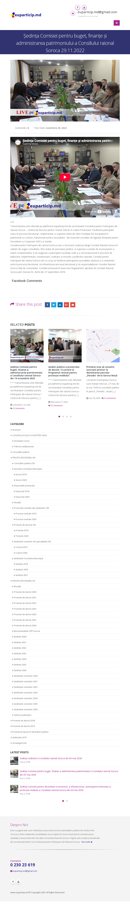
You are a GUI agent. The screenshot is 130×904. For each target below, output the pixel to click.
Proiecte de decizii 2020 (25, 591)
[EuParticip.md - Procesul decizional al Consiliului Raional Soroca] (26, 15)
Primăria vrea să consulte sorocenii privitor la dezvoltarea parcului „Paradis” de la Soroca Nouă (101, 371)
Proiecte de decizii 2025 (25, 619)
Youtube (18, 881)
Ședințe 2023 (20, 653)
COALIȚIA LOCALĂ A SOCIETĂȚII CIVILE (29, 435)
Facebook (47, 304)
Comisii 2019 (21, 547)
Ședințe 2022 (20, 647)
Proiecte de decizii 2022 (25, 603)
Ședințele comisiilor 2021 (26, 681)
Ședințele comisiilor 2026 (26, 709)
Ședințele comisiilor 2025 (26, 703)
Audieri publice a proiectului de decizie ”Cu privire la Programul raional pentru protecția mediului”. (63, 371)
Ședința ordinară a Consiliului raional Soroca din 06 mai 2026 (51, 758)
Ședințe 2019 (22, 563)
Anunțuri (16, 429)
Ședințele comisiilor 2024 (26, 698)
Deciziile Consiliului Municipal (28, 468)
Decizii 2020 (21, 480)
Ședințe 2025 (20, 664)
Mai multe (86, 842)
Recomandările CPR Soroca (27, 631)
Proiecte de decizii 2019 (23, 726)
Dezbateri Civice (21, 440)
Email (72, 304)
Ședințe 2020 (22, 569)
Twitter (53, 304)
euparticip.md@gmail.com (25, 871)
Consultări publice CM (24, 463)
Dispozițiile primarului (24, 485)
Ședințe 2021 (22, 575)
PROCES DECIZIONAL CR (23, 580)
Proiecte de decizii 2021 (25, 597)
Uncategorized (19, 743)
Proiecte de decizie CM (25, 524)
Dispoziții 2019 (22, 491)
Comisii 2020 (21, 552)
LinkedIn (60, 304)
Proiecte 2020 (22, 536)
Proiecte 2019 (22, 530)
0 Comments (19, 408)
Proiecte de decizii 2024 (25, 614)
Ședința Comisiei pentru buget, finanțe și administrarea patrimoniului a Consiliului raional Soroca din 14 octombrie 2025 (26, 372)
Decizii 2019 (21, 474)
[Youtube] (84, 7)
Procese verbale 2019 (26, 513)
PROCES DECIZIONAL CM (23, 457)
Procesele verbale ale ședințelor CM (31, 508)
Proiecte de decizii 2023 (25, 608)
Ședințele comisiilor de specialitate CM (32, 541)
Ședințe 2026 (20, 670)
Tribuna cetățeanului (24, 446)
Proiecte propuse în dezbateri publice (30, 731)
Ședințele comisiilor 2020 (26, 675)
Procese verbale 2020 (26, 519)
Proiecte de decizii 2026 (25, 625)
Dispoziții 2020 (22, 496)
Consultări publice (20, 452)
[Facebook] (77, 7)
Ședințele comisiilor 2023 (26, 692)
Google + (66, 304)
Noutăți (17, 502)
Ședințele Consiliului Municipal (28, 558)
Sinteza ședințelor (23, 715)
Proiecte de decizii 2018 (23, 720)
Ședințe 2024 (20, 659)
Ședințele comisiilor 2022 (26, 687)
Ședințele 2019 (19, 737)
